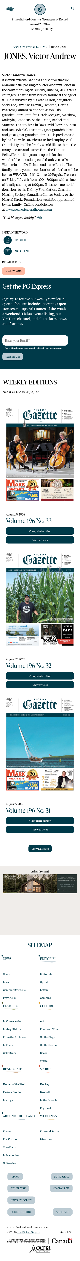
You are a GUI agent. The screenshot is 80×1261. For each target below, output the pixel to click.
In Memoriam (11, 1155)
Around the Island (19, 1116)
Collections (9, 1053)
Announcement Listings (30, 47)
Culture (47, 1006)
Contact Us (61, 1188)
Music (43, 1061)
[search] (73, 8)
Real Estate (12, 1069)
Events (7, 1131)
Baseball (45, 1092)
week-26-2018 (14, 271)
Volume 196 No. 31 (28, 810)
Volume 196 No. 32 (29, 665)
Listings (8, 1100)
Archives (62, 1212)
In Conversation (12, 1021)
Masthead (61, 1176)
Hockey (44, 1084)
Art (42, 1021)
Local (6, 982)
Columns (45, 997)
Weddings (48, 1116)
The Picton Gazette (28, 1232)
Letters (44, 990)
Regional (45, 1108)
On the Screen (48, 1045)
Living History (12, 1029)
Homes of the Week (14, 1084)
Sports (45, 1069)
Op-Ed (44, 982)
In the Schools (48, 1100)
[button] (15, 240)
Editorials (46, 974)
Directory (46, 1139)
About (15, 1176)
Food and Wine (49, 1029)
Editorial (48, 958)
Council (7, 974)
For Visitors (10, 1139)
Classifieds (9, 1147)
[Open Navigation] (10, 8)
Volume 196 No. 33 (29, 520)
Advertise (18, 1188)
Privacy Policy (21, 1200)
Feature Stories (12, 1092)
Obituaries (9, 1163)
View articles (40, 540)
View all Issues (40, 848)
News (7, 958)
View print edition (40, 531)
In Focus (8, 1045)
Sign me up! (12, 356)
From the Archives (14, 1037)
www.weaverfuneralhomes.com (29, 209)
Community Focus (14, 990)
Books (43, 1053)
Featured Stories (50, 1131)
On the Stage (47, 1037)
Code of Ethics (21, 1212)
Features (10, 1006)
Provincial (9, 997)
